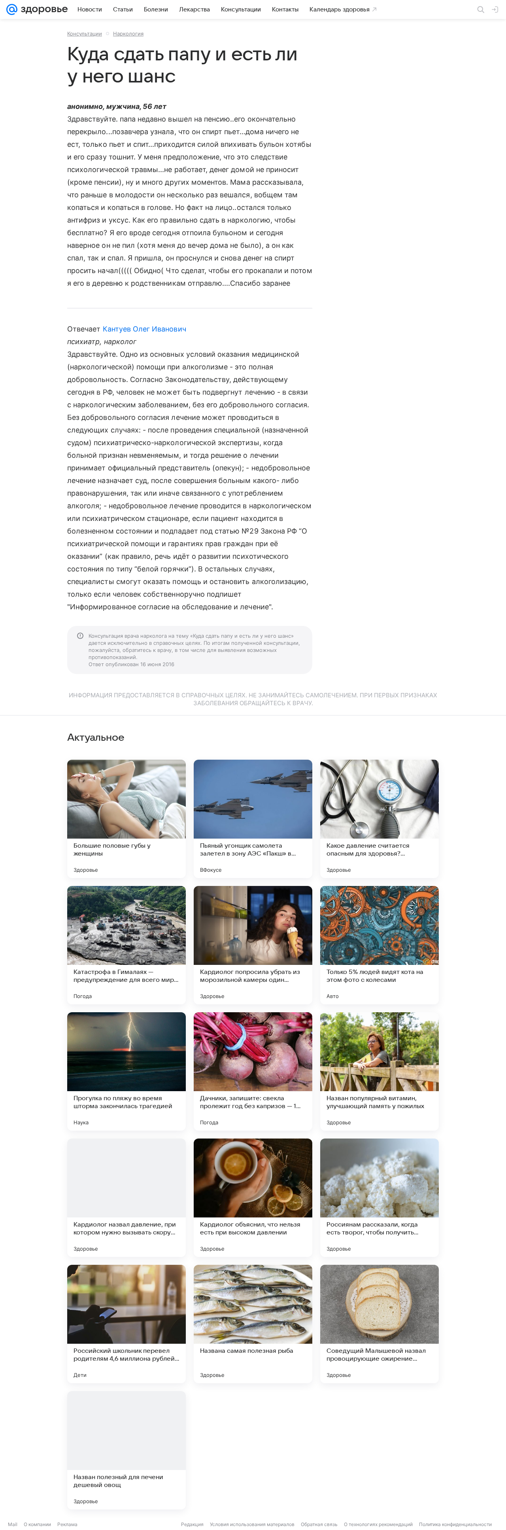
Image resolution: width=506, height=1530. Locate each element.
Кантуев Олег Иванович (144, 329)
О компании (37, 1524)
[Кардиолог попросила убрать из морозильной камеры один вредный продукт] (253, 945)
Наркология (128, 33)
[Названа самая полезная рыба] (253, 1324)
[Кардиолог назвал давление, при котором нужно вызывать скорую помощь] (126, 1198)
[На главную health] (42, 9)
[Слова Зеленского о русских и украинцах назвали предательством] (379, 1450)
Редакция (192, 1524)
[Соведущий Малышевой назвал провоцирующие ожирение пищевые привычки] (379, 1324)
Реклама (67, 1524)
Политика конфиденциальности (455, 1524)
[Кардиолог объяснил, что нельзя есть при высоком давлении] (253, 1198)
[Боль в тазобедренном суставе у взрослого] (253, 1450)
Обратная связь (319, 1524)
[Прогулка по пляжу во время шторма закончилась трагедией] (126, 1071)
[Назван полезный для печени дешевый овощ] (126, 1450)
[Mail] (11, 9)
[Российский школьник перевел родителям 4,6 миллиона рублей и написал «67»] (126, 1324)
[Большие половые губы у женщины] (126, 819)
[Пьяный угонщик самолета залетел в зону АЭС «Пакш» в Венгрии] (253, 819)
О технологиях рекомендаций (378, 1524)
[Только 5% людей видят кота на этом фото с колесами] (379, 945)
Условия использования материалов (252, 1524)
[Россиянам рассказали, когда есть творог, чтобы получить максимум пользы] (379, 1198)
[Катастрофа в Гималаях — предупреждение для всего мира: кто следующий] (126, 945)
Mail (12, 1524)
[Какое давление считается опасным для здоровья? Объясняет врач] (379, 819)
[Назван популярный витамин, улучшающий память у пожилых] (379, 1071)
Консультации (84, 33)
